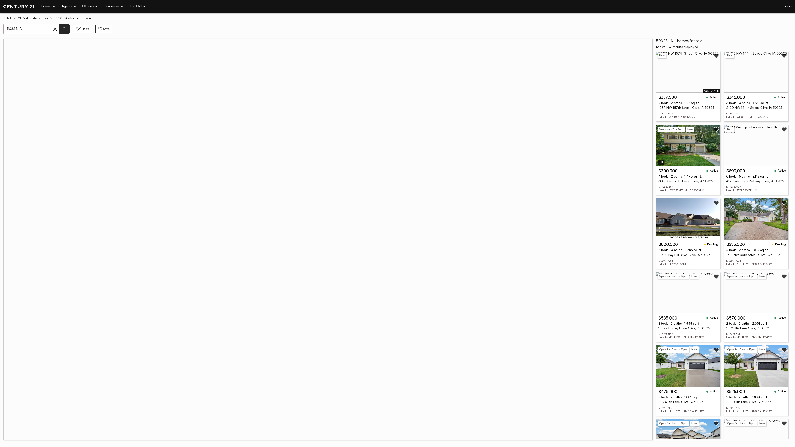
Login (788, 6)
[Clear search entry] (55, 29)
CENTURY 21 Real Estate (20, 18)
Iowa (45, 18)
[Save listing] (716, 55)
